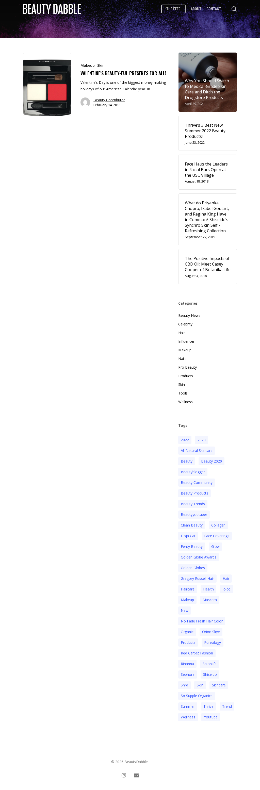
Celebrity (185, 324)
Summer (188, 706)
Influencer (186, 341)
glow (215, 546)
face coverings (216, 535)
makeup (187, 599)
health (208, 589)
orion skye (211, 631)
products (188, 642)
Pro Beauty (187, 367)
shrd (184, 685)
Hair (181, 332)
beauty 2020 (211, 461)
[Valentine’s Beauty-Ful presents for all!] (47, 84)
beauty (186, 461)
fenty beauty (192, 546)
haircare (187, 589)
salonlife (210, 663)
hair (226, 578)
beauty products (194, 493)
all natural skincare (197, 450)
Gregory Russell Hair (197, 578)
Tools (183, 393)
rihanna (187, 663)
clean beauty (192, 525)
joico (226, 589)
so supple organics (197, 695)
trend (227, 706)
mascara (210, 599)
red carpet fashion (197, 653)
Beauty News (189, 315)
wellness (188, 717)
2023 (202, 439)
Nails (182, 358)
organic (187, 631)
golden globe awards (198, 557)
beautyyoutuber (194, 514)
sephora (187, 674)
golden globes (193, 567)
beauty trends (193, 503)
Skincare (219, 685)
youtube (211, 717)
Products (185, 375)
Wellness (185, 401)
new (184, 610)
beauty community (197, 482)
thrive (208, 706)
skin (200, 685)
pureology (212, 642)
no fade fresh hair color (202, 621)
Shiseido (210, 674)
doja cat (188, 535)
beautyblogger (193, 471)
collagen (218, 525)
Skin (101, 65)
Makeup (87, 65)
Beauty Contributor (109, 99)
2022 (185, 439)
